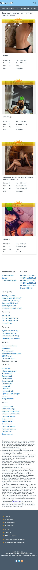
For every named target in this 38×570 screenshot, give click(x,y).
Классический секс (9, 346)
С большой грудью (9, 280)
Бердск (4, 396)
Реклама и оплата (10, 535)
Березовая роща (8, 409)
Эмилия (6, 117)
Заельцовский (7, 381)
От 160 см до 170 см (10, 318)
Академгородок (7, 399)
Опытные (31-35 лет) (10, 303)
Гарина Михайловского (10, 414)
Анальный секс (8, 351)
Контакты (8, 532)
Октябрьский (7, 379)
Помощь (7, 529)
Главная (7, 516)
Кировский (6, 386)
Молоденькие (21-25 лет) (11, 298)
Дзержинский (7, 376)
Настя (5, 239)
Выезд (4, 278)
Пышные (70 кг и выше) (11, 338)
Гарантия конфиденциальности (15, 539)
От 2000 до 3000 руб (28, 283)
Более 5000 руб (26, 288)
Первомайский (7, 391)
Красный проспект (9, 429)
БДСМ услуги (7, 356)
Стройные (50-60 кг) (9, 333)
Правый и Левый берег (11, 394)
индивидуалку (16, 501)
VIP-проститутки (10, 522)
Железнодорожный (9, 371)
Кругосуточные (7, 275)
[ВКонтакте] (16, 561)
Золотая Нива (7, 406)
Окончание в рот (8, 358)
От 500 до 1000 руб (27, 275)
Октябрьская (7, 424)
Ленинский (6, 368)
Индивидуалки (24, 8)
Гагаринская (6, 431)
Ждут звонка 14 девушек (10, 8)
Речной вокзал (7, 421)
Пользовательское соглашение (15, 542)
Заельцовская (7, 434)
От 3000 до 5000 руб (28, 285)
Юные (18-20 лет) (8, 296)
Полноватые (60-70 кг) (10, 336)
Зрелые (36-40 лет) (9, 306)
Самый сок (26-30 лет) (10, 301)
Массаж (33, 8)
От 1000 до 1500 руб (28, 278)
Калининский (7, 374)
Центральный (7, 384)
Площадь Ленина (8, 426)
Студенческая (7, 419)
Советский (6, 389)
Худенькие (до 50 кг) (10, 331)
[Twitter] (19, 561)
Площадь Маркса (8, 416)
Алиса (5, 56)
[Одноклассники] (22, 561)
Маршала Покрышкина (10, 411)
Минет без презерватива (11, 353)
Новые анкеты (9, 525)
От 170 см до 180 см (10, 321)
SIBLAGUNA (6, 3)
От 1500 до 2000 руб (28, 280)
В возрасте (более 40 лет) (12, 308)
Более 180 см (7, 323)
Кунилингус (6, 348)
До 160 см (6, 316)
